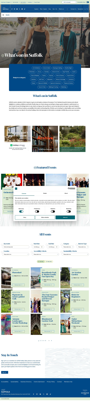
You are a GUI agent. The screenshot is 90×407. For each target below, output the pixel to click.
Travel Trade (37, 2)
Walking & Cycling (53, 87)
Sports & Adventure (55, 83)
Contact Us (73, 9)
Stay (50, 9)
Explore (36, 9)
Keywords (7, 244)
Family (44, 75)
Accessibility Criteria (40, 251)
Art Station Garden (76, 273)
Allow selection (45, 217)
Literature (71, 79)
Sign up (4, 372)
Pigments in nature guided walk (18, 297)
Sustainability (14, 382)
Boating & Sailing (57, 68)
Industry (30, 2)
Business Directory (26, 382)
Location (6, 251)
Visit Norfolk (15, 2)
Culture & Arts (55, 71)
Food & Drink (70, 75)
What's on (61, 9)
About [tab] (66, 193)
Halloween (50, 79)
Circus (39, 71)
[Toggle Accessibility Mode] (87, 2)
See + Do (55, 9)
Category (66, 244)
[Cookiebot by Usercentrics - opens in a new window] (69, 189)
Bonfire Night (68, 68)
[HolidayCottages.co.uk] (17, 139)
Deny (24, 217)
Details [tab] (45, 193)
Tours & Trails (42, 87)
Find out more (10, 211)
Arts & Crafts (46, 68)
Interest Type (82, 244)
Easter (74, 71)
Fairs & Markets (35, 75)
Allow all (65, 217)
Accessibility (4, 382)
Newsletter (80, 9)
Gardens (33, 79)
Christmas (32, 71)
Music (33, 83)
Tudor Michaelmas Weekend (77, 321)
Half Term (41, 79)
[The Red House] (45, 139)
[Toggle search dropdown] (87, 9)
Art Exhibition (36, 68)
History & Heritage (60, 79)
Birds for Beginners (76, 296)
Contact (59, 382)
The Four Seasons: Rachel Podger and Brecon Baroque (78, 194)
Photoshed (16, 272)
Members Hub (68, 382)
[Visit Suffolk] (5, 8)
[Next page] (49, 340)
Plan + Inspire (43, 9)
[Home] (3, 15)
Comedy (46, 71)
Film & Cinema (60, 75)
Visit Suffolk (23, 2)
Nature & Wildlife (42, 83)
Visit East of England (5, 2)
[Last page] (51, 340)
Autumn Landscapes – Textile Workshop (19, 321)
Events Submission (39, 382)
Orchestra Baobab (11, 192)
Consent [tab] (24, 193)
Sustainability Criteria (70, 251)
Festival (51, 75)
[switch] (37, 211)
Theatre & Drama (68, 83)
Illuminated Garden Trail (47, 320)
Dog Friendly (66, 71)
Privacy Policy (51, 382)
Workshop (63, 87)
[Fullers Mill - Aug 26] (72, 139)
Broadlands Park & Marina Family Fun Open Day (49, 274)
